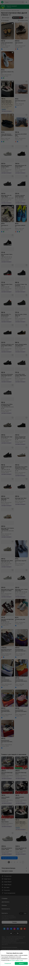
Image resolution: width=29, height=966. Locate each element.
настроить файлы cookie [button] (16, 960)
